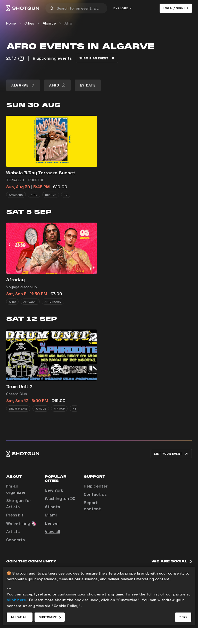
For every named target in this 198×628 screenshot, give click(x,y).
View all (52, 531)
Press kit (14, 515)
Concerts (15, 540)
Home (11, 23)
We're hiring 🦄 (21, 523)
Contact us (95, 494)
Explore (120, 8)
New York (54, 490)
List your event (168, 454)
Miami (51, 515)
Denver (52, 523)
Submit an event (94, 58)
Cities (29, 23)
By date (88, 85)
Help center (96, 486)
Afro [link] (68, 23)
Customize (48, 617)
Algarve (49, 23)
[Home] (22, 8)
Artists (13, 531)
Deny (183, 617)
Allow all (19, 617)
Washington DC (60, 498)
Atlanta (52, 506)
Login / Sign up (176, 8)
